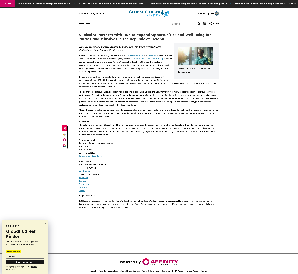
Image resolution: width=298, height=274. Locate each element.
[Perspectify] (64, 134)
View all (292, 3)
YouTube (83, 187)
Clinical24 (151, 55)
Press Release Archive (108, 271)
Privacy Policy (191, 271)
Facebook (83, 177)
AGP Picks (7, 4)
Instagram (84, 184)
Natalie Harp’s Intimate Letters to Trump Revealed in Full (39, 3)
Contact (204, 271)
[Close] (45, 223)
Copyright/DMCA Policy (172, 271)
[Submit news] (64, 128)
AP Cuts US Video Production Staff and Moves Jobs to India (110, 3)
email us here (85, 171)
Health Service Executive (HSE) (148, 59)
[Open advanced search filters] (204, 23)
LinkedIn (83, 181)
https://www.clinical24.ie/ (90, 156)
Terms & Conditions (150, 271)
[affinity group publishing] (64, 140)
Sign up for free (25, 262)
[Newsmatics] (64, 146)
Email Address (13, 251)
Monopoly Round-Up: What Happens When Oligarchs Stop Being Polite (189, 3)
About (93, 271)
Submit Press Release (130, 271)
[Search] (198, 23)
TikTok (82, 191)
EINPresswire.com (136, 55)
